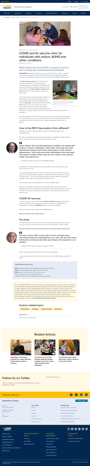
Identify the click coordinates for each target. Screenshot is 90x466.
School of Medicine (7, 445)
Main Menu (5, 1)
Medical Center (6, 434)
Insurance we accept (37, 419)
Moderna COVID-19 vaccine (52, 201)
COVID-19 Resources (51, 455)
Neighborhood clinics (7, 442)
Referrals (28, 13)
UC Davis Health (6, 17)
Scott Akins (28, 103)
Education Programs (51, 13)
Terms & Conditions (25, 462)
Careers (76, 1)
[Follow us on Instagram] (82, 429)
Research (64, 13)
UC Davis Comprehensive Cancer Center (71, 419)
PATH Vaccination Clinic (28, 81)
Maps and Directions (29, 444)
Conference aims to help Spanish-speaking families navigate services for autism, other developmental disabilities (44, 361)
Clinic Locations (50, 441)
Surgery (13, 17)
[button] (7, 13)
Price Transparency (51, 452)
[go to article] (20, 347)
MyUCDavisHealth (50, 435)
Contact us (34, 416)
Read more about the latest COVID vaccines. (31, 214)
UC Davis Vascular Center (67, 416)
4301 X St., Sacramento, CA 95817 (80, 462)
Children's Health (25, 309)
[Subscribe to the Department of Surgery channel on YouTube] (81, 394)
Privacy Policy (34, 462)
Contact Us (65, 7)
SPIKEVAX (39, 205)
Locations (74, 7)
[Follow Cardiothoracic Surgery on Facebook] (71, 394)
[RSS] (86, 429)
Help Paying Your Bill (51, 450)
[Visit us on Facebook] (71, 429)
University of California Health (75, 438)
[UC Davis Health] (7, 429)
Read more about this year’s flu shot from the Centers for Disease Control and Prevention (44, 229)
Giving (69, 1)
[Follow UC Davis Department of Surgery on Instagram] (86, 394)
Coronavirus (35, 309)
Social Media (27, 441)
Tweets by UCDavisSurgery (52, 377)
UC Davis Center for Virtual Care (69, 407)
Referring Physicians (51, 447)
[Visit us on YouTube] (68, 429)
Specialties (17, 13)
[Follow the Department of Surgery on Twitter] (76, 394)
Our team (34, 413)
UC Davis (70, 435)
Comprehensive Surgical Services (69, 410)
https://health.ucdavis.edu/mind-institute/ (44, 298)
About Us (6, 13)
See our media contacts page (27, 317)
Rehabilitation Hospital (8, 439)
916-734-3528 (5, 412)
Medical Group (6, 450)
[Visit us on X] (79, 429)
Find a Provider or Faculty (52, 438)
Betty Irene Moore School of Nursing (11, 448)
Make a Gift (81, 401)
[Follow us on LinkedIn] (75, 429)
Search (85, 1)
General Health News (46, 309)
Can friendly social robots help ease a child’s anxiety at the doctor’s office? (69, 359)
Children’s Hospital (7, 436)
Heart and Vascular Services (67, 413)
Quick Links (84, 7)
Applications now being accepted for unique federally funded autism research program (20, 360)
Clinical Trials (49, 444)
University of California (74, 441)
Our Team (39, 13)
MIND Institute (23, 50)
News (74, 13)
